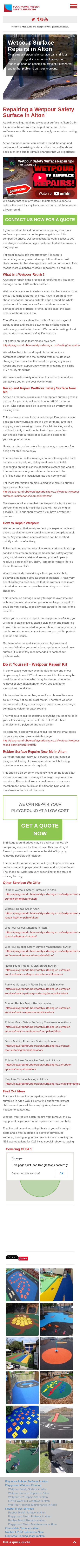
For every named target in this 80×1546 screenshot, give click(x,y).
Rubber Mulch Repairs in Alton (26, 1520)
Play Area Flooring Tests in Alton (25, 1535)
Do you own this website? (26, 1173)
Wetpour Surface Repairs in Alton (28, 1493)
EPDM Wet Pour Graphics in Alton (29, 1500)
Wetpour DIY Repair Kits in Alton (28, 1496)
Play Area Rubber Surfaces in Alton (26, 1481)
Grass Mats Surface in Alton (22, 1528)
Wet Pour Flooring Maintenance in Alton (32, 1504)
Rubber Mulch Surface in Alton (26, 1512)
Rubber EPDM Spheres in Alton (24, 1532)
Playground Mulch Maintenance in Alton (32, 1524)
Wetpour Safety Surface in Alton (27, 1489)
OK (61, 1173)
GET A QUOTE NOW (40, 829)
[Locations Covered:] (4, 5)
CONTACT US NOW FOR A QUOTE (40, 219)
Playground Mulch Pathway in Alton (29, 1516)
